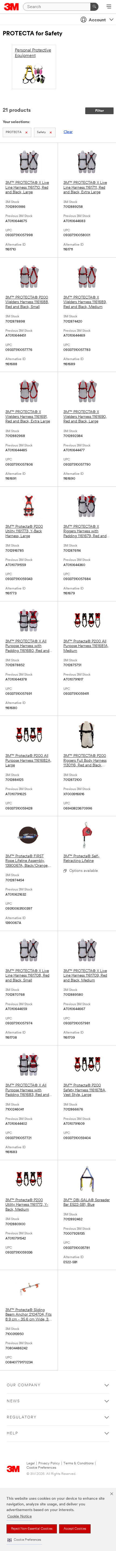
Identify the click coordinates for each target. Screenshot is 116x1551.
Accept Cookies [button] (75, 1528)
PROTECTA (14, 132)
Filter (99, 111)
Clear (68, 132)
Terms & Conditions (78, 1463)
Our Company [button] (24, 1385)
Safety (41, 132)
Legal (30, 1463)
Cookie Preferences (41, 1467)
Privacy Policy (49, 1463)
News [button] (13, 1401)
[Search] (94, 7)
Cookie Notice (19, 1517)
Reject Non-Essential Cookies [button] (31, 1528)
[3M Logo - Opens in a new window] (11, 7)
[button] (24, 1540)
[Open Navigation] (109, 7)
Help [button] (12, 1433)
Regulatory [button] (22, 1417)
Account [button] (97, 20)
